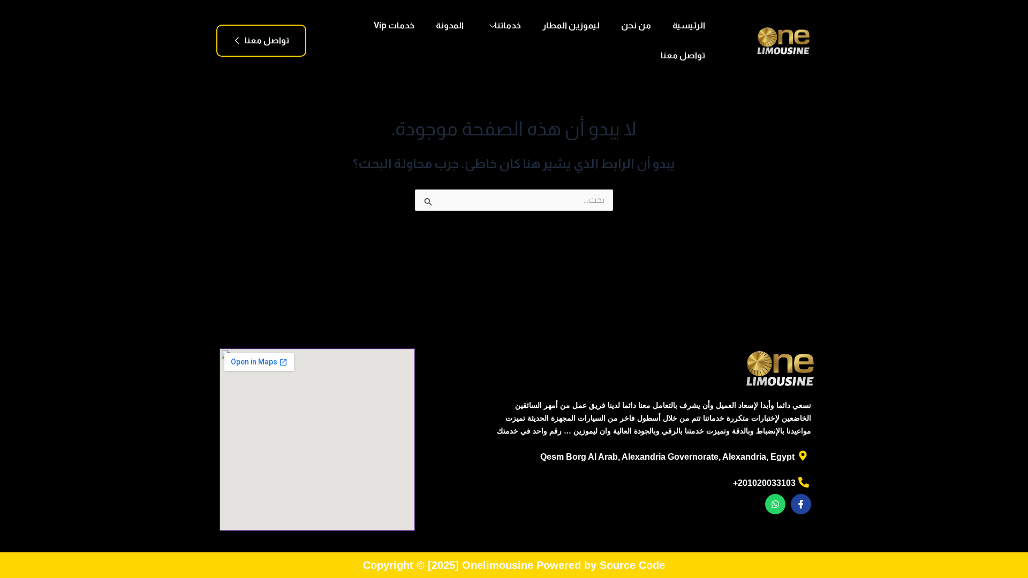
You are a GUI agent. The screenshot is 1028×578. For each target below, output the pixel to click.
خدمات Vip (394, 25)
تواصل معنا (683, 55)
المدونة (450, 25)
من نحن (636, 25)
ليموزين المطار (571, 25)
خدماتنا (508, 25)
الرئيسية (688, 25)
